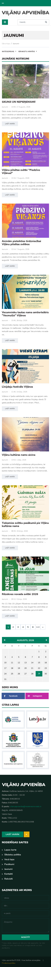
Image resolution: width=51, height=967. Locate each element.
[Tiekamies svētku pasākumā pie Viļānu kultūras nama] (25, 502)
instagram (37, 696)
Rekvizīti (8, 878)
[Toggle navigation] (5, 22)
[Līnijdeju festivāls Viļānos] (25, 366)
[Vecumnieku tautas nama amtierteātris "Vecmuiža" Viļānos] (25, 292)
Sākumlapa (6, 43)
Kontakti (8, 873)
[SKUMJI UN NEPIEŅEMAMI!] (25, 81)
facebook (13, 696)
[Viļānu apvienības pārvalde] (25, 14)
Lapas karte (10, 849)
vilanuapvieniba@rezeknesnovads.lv (25, 806)
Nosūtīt (25, 937)
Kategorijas (8, 51)
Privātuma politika (8, 963)
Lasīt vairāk (10, 124)
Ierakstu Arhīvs (27, 51)
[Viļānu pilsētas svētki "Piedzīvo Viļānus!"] (25, 149)
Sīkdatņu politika (12, 854)
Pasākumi (9, 864)
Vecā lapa (9, 859)
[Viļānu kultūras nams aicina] (25, 434)
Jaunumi (16, 43)
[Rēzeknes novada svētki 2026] (25, 573)
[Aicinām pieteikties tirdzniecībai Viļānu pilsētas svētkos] (25, 220)
